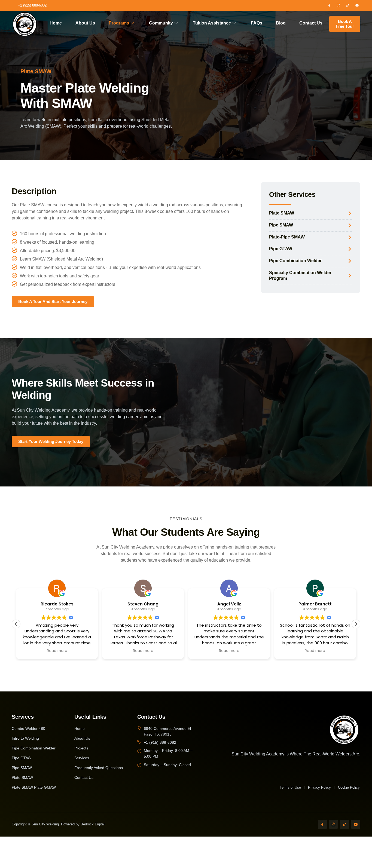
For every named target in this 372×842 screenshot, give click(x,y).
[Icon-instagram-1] (338, 5)
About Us (85, 23)
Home (56, 23)
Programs (119, 23)
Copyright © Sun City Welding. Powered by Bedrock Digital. (59, 824)
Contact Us (310, 23)
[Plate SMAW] (349, 213)
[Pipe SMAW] (349, 225)
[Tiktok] (347, 5)
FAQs (256, 23)
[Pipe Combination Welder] (349, 261)
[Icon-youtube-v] (355, 824)
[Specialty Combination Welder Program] (349, 275)
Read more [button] (57, 650)
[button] (356, 624)
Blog (281, 23)
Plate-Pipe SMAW (287, 237)
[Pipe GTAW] (349, 249)
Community (161, 23)
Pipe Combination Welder (295, 260)
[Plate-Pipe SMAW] (349, 237)
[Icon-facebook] (329, 5)
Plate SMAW (281, 213)
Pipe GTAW (280, 248)
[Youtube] (357, 5)
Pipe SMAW (281, 225)
